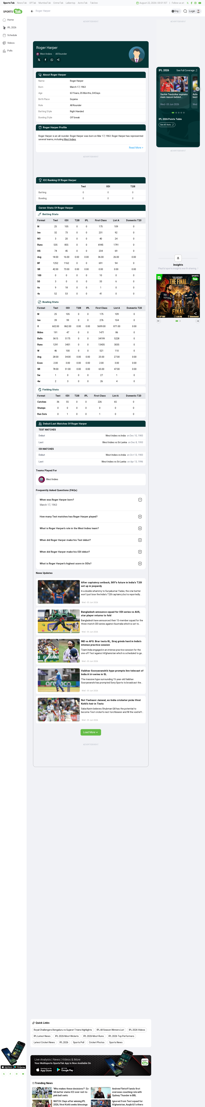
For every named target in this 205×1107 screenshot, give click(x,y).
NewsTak (22, 3)
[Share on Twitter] (39, 60)
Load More (89, 732)
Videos (11, 43)
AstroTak (82, 3)
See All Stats (165, 125)
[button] (59, 592)
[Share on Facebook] (45, 60)
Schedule (12, 35)
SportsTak (9, 3)
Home (10, 19)
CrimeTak (58, 3)
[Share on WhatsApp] (52, 60)
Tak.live (94, 3)
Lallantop (70, 3)
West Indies (70, 139)
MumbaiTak (45, 3)
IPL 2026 (11, 27)
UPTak (32, 3)
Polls (9, 50)
